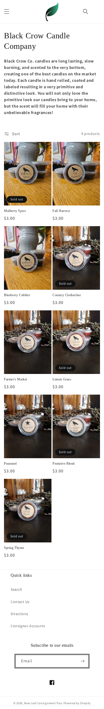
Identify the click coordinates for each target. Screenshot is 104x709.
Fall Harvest (61, 211)
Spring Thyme (14, 548)
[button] (7, 11)
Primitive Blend (64, 463)
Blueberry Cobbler (17, 295)
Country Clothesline (67, 295)
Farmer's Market (15, 379)
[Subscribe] (82, 661)
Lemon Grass (62, 379)
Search (16, 589)
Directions (19, 613)
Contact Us (20, 601)
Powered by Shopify (77, 703)
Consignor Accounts (28, 625)
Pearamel (10, 463)
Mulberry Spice (15, 211)
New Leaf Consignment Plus (43, 703)
